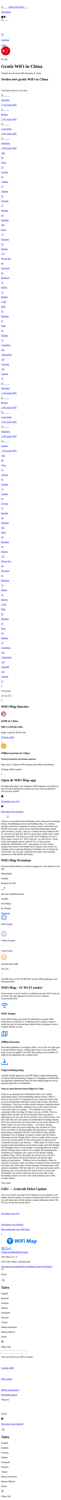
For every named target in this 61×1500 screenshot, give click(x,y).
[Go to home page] (11, 4)
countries (5, 40)
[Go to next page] (1, 700)
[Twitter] (3, 1249)
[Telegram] (9, 1249)
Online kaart (6, 1252)
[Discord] (6, 1249)
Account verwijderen (42, 1266)
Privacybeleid (27, 1266)
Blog (14, 1252)
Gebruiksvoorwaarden (11, 1266)
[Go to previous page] (1, 686)
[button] (30, 1272)
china (3, 45)
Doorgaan (5, 913)
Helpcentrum (22, 1252)
